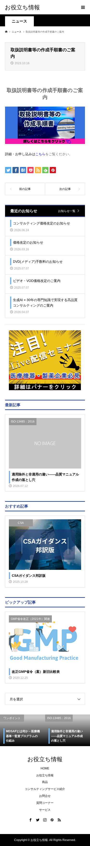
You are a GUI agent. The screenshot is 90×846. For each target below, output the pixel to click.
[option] (55, 730)
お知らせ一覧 (66, 211)
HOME (45, 768)
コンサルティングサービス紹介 (45, 789)
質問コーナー (45, 803)
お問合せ (45, 796)
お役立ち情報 (22, 7)
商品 (45, 782)
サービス (45, 810)
